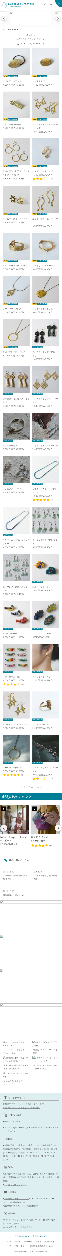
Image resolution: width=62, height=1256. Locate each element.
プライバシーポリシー (18, 1245)
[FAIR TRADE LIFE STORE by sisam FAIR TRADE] (18, 5)
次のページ (35, 43)
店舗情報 (37, 1241)
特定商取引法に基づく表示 (41, 1245)
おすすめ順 (21, 38)
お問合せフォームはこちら (16, 1198)
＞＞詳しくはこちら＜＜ (15, 1184)
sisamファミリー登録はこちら (18, 1226)
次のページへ (35, 787)
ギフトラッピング (19, 1103)
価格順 (33, 38)
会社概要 (28, 1241)
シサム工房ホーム (14, 1241)
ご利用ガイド (49, 1241)
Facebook (23, 1236)
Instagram (41, 1236)
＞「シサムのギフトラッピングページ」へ (21, 1107)
